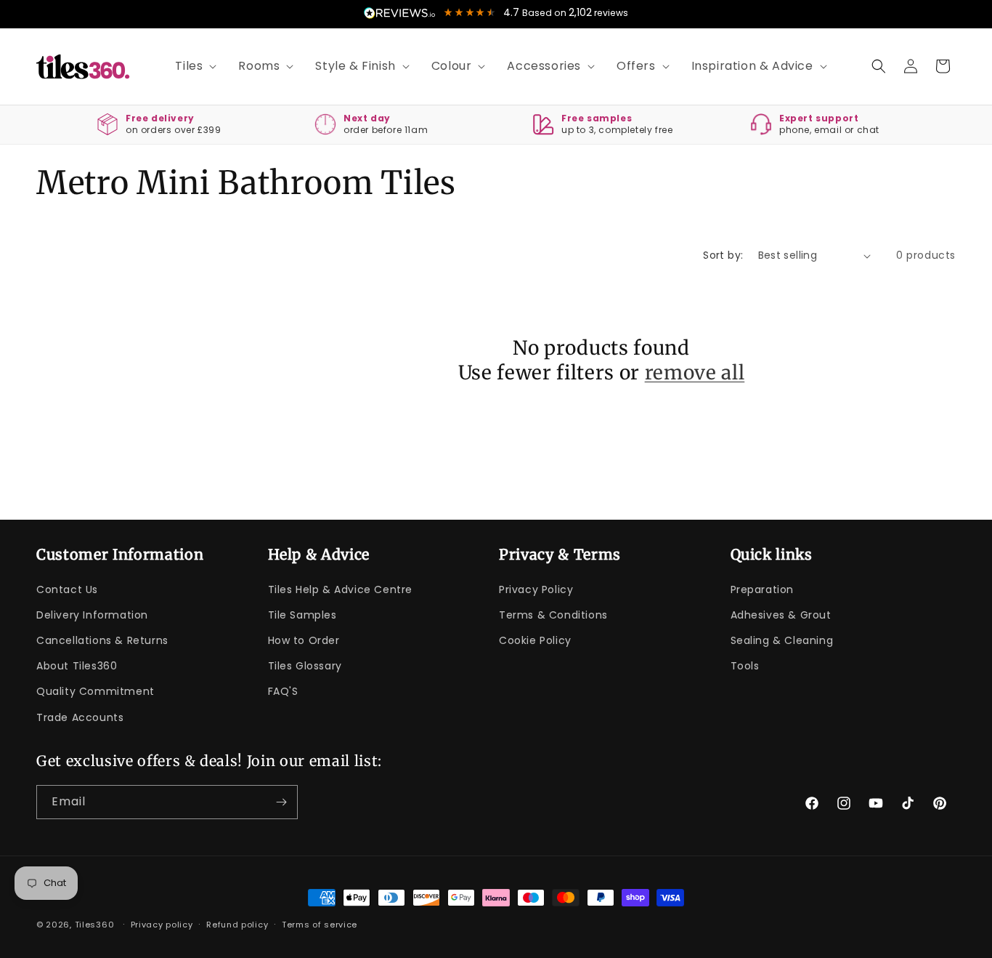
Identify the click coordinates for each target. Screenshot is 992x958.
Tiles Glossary (305, 666)
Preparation (762, 589)
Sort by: (723, 255)
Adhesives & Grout (781, 615)
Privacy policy (162, 924)
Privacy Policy (536, 589)
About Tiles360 (76, 666)
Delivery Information (92, 615)
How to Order (304, 640)
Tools (745, 666)
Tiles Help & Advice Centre (340, 589)
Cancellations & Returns (102, 640)
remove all (695, 373)
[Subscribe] (281, 802)
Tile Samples (302, 615)
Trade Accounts (79, 717)
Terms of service (319, 924)
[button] (190, 66)
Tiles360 (95, 924)
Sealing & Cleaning (782, 640)
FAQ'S (283, 691)
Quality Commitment (95, 691)
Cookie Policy (535, 640)
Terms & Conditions (553, 615)
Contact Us (67, 589)
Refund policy (237, 924)
